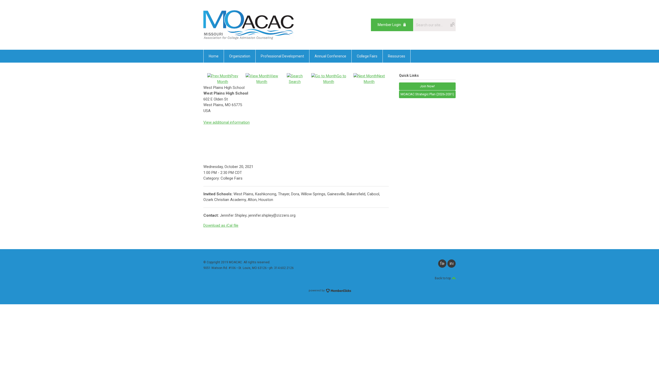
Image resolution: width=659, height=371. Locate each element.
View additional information (226, 122)
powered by (317, 290)
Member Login (389, 25)
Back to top (443, 278)
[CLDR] (248, 38)
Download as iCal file (220, 225)
